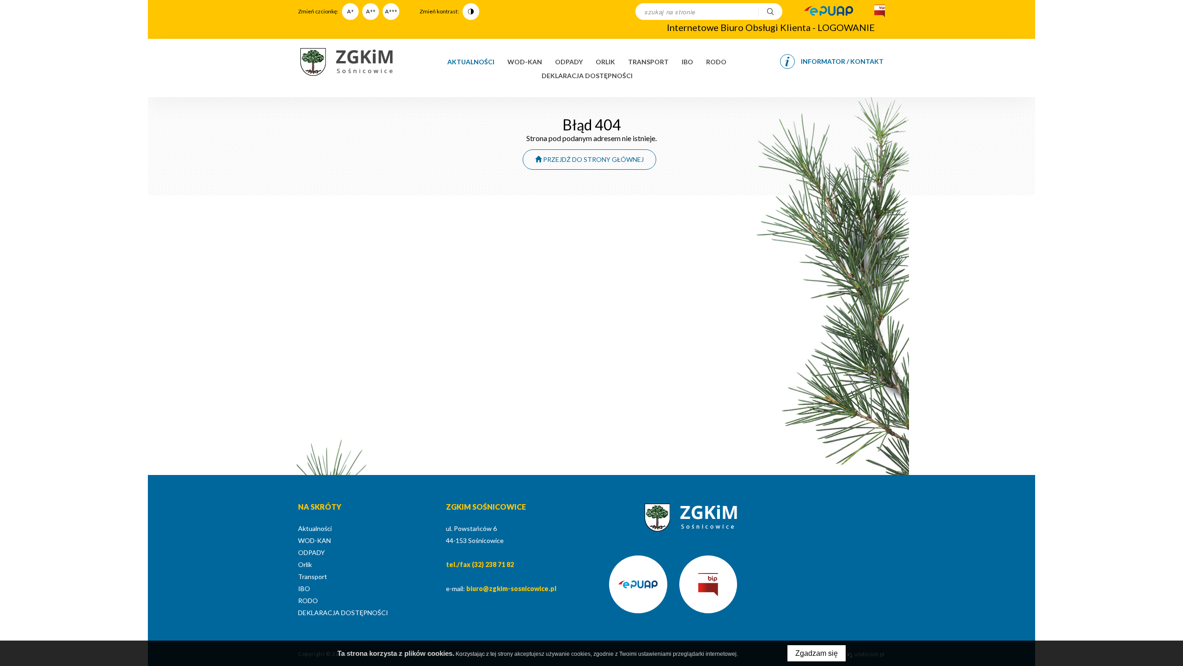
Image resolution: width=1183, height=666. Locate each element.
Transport (648, 62)
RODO (716, 62)
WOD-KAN (524, 62)
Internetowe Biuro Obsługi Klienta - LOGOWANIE (771, 27)
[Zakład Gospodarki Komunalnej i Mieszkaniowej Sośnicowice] (346, 62)
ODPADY (569, 62)
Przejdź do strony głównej (593, 159)
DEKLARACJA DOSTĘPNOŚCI (587, 76)
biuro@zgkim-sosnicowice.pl (511, 588)
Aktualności (470, 62)
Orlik (605, 62)
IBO (687, 62)
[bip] (878, 11)
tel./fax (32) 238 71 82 (480, 564)
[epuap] (828, 11)
